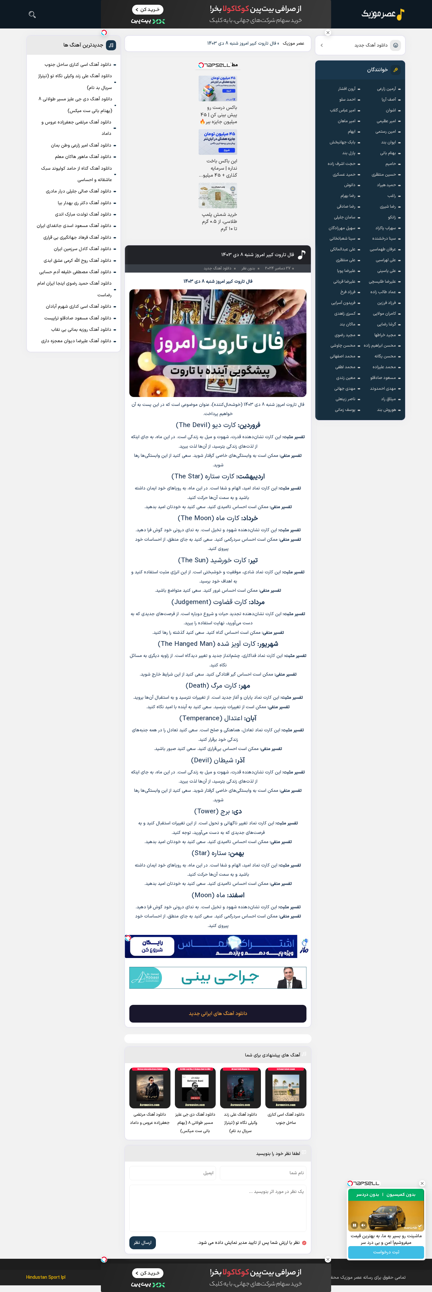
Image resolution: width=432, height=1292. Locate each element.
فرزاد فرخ (347, 292)
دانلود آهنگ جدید (371, 45)
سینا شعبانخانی (342, 239)
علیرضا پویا (346, 271)
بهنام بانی (388, 153)
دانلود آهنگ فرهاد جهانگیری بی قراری (77, 237)
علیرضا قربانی (344, 282)
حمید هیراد (386, 185)
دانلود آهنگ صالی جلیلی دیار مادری (78, 191)
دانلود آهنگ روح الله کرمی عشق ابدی (77, 260)
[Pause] (354, 1225)
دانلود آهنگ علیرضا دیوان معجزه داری (76, 341)
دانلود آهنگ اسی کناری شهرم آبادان (78, 306)
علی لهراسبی (386, 260)
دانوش (349, 185)
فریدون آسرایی (343, 303)
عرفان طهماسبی (383, 249)
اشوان (391, 110)
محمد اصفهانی (342, 356)
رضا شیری (388, 207)
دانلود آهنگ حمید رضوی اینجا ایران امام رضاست (74, 289)
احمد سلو (347, 100)
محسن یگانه (385, 356)
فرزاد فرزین (386, 303)
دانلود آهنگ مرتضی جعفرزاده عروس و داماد (76, 128)
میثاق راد (388, 399)
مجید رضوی (345, 335)
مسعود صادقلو (383, 378)
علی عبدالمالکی (342, 249)
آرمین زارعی (386, 89)
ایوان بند (388, 142)
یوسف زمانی (345, 410)
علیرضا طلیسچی (382, 282)
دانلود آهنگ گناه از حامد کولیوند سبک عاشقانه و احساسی (76, 174)
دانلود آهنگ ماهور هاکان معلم (83, 157)
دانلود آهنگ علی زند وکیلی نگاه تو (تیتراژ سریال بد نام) (75, 82)
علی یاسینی (386, 271)
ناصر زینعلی (345, 399)
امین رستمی (385, 132)
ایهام (351, 132)
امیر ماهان (346, 121)
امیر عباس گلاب (342, 110)
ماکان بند (347, 324)
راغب (391, 196)
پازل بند (348, 153)
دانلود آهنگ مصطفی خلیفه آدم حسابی (75, 272)
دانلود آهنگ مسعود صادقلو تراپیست (77, 318)
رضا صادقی (346, 207)
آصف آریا (389, 100)
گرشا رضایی (386, 324)
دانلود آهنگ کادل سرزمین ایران (82, 249)
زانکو (392, 217)
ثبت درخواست (386, 1252)
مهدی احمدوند (383, 389)
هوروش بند (386, 410)
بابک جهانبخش (342, 142)
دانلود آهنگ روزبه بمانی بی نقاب (81, 329)
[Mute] (363, 1225)
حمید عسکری (344, 175)
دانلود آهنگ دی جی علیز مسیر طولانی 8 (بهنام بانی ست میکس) (75, 105)
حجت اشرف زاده (341, 164)
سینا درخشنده (384, 239)
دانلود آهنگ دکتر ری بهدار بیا (84, 203)
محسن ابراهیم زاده (380, 346)
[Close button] (328, 32)
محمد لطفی (345, 367)
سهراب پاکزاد (385, 228)
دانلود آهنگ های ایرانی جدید (218, 1014)
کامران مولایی (384, 314)
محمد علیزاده (384, 367)
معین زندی (345, 378)
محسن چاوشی (342, 346)
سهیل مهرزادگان (342, 228)
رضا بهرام (348, 196)
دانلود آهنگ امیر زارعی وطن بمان (81, 145)
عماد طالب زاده (383, 292)
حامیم (391, 164)
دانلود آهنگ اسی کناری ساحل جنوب (78, 64)
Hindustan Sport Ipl (45, 1277)
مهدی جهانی (344, 389)
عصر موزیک (293, 43)
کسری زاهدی (344, 314)
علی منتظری (345, 260)
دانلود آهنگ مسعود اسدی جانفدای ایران (74, 226)
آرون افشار (346, 89)
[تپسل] (128, 938)
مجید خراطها (385, 335)
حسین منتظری (384, 175)
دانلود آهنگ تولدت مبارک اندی (83, 214)
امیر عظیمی (386, 121)
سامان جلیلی (344, 217)
